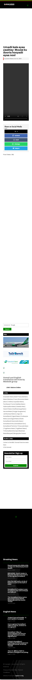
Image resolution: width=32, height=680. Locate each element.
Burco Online (8, 401)
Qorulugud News (13, 418)
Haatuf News (7, 409)
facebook (17, 135)
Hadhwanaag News (19, 409)
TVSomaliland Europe (10, 431)
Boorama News (23, 399)
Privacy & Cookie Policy (10, 670)
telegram (17, 148)
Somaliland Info (8, 423)
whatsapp (17, 144)
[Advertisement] (16, 30)
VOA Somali (7, 447)
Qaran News (9, 58)
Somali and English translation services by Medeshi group (14, 380)
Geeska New (20, 406)
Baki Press (17, 396)
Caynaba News (18, 401)
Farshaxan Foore (9, 404)
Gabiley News (20, 404)
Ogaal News (16, 416)
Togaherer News (9, 428)
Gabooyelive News (9, 406)
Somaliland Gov (20, 423)
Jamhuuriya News (9, 414)
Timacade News (23, 426)
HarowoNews (7, 411)
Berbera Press (12, 399)
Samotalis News (17, 421)
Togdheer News (21, 428)
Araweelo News (8, 396)
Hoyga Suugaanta (19, 411)
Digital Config (19, 675)
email (17, 140)
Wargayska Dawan (19, 433)
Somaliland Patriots (10, 426)
